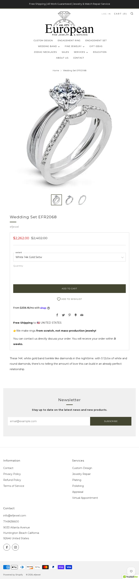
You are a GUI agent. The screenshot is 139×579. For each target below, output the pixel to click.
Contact (8, 468)
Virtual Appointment (85, 497)
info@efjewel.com (14, 515)
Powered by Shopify (13, 574)
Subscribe (111, 421)
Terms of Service (13, 486)
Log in (106, 14)
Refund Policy (12, 480)
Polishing (78, 486)
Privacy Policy (12, 474)
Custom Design (82, 468)
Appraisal (77, 492)
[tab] (56, 199)
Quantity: (18, 266)
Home (56, 70)
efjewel (14, 226)
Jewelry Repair (81, 474)
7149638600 (11, 521)
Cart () (120, 13)
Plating (76, 480)
